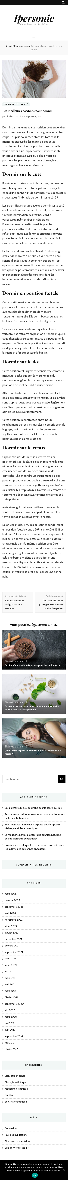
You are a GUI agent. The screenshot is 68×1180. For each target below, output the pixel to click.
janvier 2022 (12, 932)
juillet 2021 (11, 965)
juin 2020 (10, 1010)
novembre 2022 (14, 919)
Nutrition (9, 1095)
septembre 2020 (14, 1003)
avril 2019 (10, 1029)
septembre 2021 (14, 952)
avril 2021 (10, 984)
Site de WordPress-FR (17, 1147)
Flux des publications (16, 1134)
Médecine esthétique (16, 1088)
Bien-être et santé (16, 104)
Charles (9, 116)
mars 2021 (10, 990)
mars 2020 (11, 1016)
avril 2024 (10, 913)
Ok (34, 1175)
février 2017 (11, 1049)
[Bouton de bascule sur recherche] (63, 2)
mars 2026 (11, 893)
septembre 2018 (14, 1036)
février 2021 (11, 997)
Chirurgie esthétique (15, 1082)
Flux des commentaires (17, 1141)
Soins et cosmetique (16, 1101)
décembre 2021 (13, 939)
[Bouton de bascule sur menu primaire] (34, 37)
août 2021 (10, 958)
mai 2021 (10, 977)
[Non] (64, 1170)
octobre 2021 (12, 945)
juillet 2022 (11, 926)
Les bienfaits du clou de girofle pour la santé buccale (32, 665)
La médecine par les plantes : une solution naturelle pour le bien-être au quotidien (32, 708)
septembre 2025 (14, 906)
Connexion (11, 1128)
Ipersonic (34, 18)
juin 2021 (9, 971)
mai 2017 (9, 1042)
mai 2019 (10, 1023)
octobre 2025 (12, 900)
